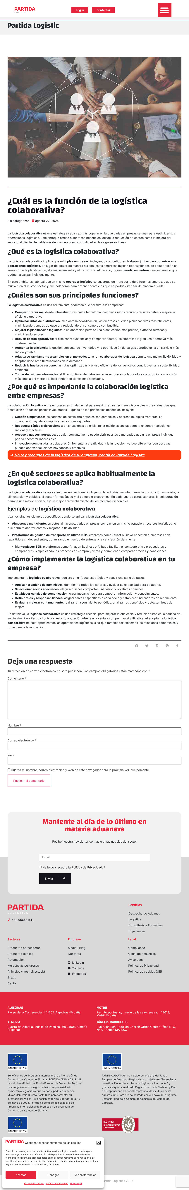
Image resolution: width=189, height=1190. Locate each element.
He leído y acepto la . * (73, 867)
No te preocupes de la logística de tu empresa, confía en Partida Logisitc (79, 455)
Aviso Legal (76, 1183)
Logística (134, 919)
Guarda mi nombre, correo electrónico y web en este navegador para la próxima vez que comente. (80, 769)
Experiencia (136, 931)
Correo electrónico (22, 740)
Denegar (53, 1175)
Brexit (12, 977)
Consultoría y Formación (145, 925)
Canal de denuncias (142, 954)
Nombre (14, 725)
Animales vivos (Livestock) (26, 971)
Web (11, 755)
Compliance (136, 948)
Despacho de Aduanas (144, 913)
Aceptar (21, 1175)
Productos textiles (20, 954)
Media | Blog (76, 948)
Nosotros (74, 954)
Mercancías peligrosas (23, 965)
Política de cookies (34, 1183)
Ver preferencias (85, 1175)
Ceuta (12, 983)
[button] (98, 1143)
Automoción (16, 959)
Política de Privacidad (57, 1183)
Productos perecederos (24, 948)
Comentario (17, 678)
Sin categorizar (18, 221)
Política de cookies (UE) (145, 971)
